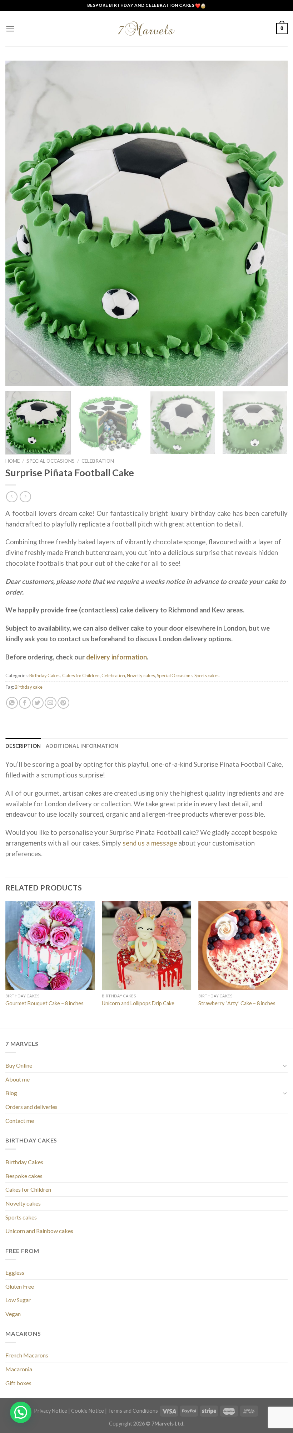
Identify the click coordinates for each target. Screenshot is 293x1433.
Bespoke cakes (24, 1175)
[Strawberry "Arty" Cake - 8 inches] (243, 945)
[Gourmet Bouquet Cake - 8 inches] (50, 945)
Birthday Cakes (44, 675)
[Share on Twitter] (38, 703)
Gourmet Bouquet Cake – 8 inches (44, 1003)
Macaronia (18, 1369)
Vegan (13, 1313)
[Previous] (20, 223)
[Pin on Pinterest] (63, 703)
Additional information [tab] (82, 746)
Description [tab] (23, 746)
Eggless (14, 1272)
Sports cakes (206, 675)
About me (17, 1079)
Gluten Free (19, 1286)
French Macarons (26, 1355)
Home (12, 461)
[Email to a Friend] (50, 703)
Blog (11, 1092)
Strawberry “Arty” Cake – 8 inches (236, 1003)
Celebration (97, 461)
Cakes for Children (81, 675)
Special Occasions (50, 461)
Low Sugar (18, 1299)
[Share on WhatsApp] (12, 703)
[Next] (273, 223)
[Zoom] (15, 377)
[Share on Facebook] (25, 703)
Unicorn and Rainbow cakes (39, 1230)
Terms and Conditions (133, 1411)
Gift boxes (18, 1383)
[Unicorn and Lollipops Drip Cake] (146, 945)
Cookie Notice (87, 1411)
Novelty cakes (141, 675)
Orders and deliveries (31, 1106)
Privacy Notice (50, 1411)
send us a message (149, 843)
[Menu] (10, 28)
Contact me (19, 1120)
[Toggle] (285, 1065)
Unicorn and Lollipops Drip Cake (138, 1003)
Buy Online (18, 1065)
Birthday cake (29, 687)
